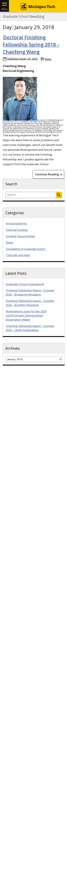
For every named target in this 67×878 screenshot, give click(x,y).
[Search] (59, 195)
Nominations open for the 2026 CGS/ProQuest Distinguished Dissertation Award (26, 315)
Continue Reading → (48, 174)
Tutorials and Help (18, 255)
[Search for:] (31, 195)
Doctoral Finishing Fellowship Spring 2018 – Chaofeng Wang (31, 44)
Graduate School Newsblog (23, 16)
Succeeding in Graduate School (25, 249)
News (48, 59)
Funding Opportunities (20, 236)
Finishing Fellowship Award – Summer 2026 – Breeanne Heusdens (29, 292)
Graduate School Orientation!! (25, 284)
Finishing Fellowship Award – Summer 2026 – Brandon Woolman (29, 303)
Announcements (16, 223)
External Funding (17, 230)
